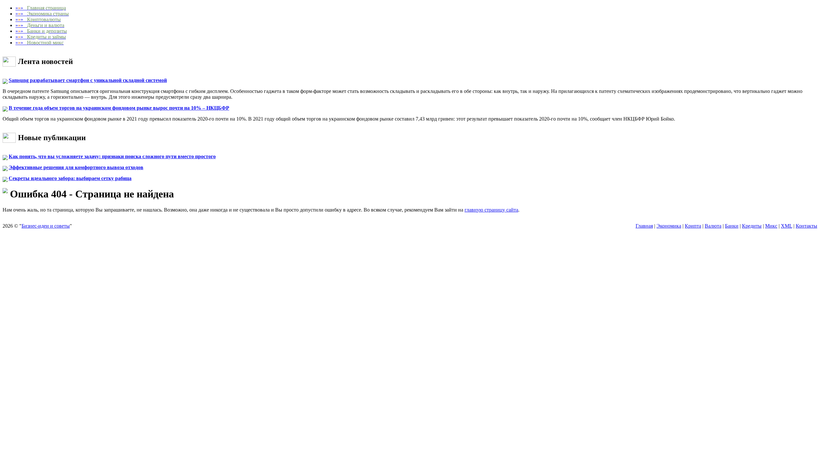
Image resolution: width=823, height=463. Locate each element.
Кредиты (752, 226)
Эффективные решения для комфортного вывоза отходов (76, 167)
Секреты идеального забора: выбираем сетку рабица (70, 178)
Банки (731, 226)
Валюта (713, 226)
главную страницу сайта (491, 210)
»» (40, 8)
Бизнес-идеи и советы (46, 226)
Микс (771, 226)
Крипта (693, 226)
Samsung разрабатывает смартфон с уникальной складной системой (88, 80)
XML (786, 226)
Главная (644, 226)
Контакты (806, 226)
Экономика (668, 226)
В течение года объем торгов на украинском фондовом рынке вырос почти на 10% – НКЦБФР (119, 108)
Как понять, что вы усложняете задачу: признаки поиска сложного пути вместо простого (112, 156)
